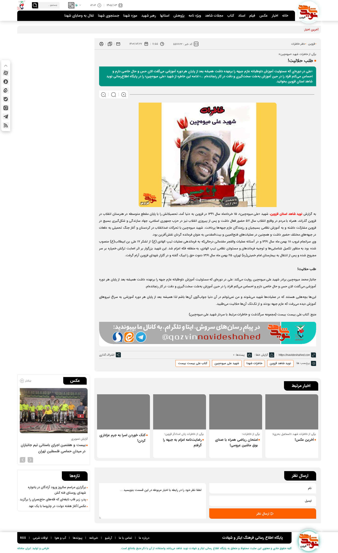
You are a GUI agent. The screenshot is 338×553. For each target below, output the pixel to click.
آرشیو (108, 538)
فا (76, 5)
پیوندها (77, 538)
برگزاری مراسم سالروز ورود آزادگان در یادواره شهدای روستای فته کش (57, 490)
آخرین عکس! (304, 440)
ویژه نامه (195, 15)
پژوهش (178, 15)
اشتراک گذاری (107, 355)
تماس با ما (125, 538)
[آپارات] (6, 73)
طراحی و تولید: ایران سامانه (33, 548)
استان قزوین (286, 213)
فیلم (252, 15)
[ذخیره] (110, 44)
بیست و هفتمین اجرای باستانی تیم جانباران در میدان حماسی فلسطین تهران (53, 448)
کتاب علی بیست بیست (192, 363)
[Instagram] (6, 108)
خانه (285, 15)
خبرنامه (93, 538)
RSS (23, 538)
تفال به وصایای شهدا (79, 15)
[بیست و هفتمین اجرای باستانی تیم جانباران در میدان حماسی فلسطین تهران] (54, 410)
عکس (263, 15)
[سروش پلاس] (6, 81)
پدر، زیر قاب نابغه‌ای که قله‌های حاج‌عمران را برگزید (53, 499)
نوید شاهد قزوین (280, 363)
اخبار (275, 15)
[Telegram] (6, 116)
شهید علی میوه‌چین (227, 363)
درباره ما (144, 538)
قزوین (311, 44)
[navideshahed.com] (308, 11)
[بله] (6, 99)
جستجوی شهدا (108, 15)
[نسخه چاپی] (101, 44)
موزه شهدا (130, 15)
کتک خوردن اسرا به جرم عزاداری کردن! (122, 438)
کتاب (230, 15)
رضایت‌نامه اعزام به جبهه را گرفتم (182, 442)
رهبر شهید (148, 15)
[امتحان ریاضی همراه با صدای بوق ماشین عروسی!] (235, 411)
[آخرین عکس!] (291, 411)
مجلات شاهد (214, 15)
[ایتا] (6, 90)
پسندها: (240, 355)
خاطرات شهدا (254, 363)
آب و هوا (60, 538)
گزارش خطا (262, 355)
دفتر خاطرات (298, 44)
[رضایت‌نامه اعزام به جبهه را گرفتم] (179, 411)
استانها (164, 15)
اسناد (241, 15)
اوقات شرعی (40, 538)
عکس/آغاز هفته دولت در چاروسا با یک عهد (57, 506)
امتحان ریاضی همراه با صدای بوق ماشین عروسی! (236, 442)
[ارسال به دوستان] (118, 44)
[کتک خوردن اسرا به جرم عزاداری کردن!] (123, 411)
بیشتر (27, 380)
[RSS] (6, 125)
